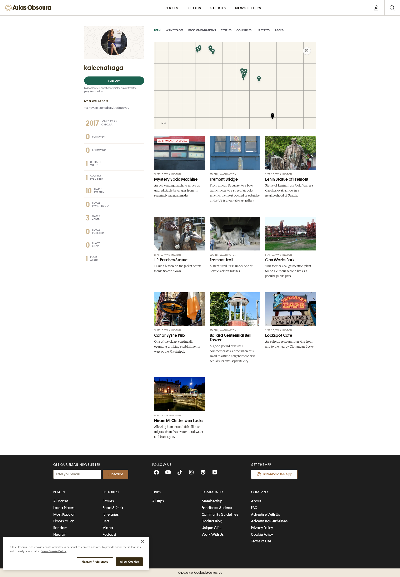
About (256, 501)
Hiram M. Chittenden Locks (178, 420)
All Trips (158, 501)
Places (59, 492)
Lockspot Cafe (278, 335)
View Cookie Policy (53, 551)
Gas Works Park (280, 260)
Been (157, 30)
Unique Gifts (211, 527)
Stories (226, 30)
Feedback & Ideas (217, 507)
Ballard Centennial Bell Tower (230, 337)
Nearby (59, 534)
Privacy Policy (262, 527)
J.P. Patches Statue (171, 260)
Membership (212, 501)
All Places (61, 501)
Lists (106, 521)
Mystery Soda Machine (176, 179)
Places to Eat (63, 521)
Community (213, 492)
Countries (243, 30)
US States (263, 30)
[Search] (392, 8)
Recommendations (202, 30)
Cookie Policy (262, 534)
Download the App (277, 474)
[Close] (142, 541)
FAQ (254, 507)
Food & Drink (113, 507)
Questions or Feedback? (200, 572)
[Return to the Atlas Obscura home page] (29, 8)
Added (279, 30)
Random (60, 527)
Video (108, 527)
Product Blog (212, 521)
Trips (156, 492)
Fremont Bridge (224, 179)
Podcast (109, 534)
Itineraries (111, 514)
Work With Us (213, 534)
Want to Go (174, 30)
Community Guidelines (220, 514)
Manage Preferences (95, 561)
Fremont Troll (221, 260)
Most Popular (64, 514)
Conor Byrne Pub (169, 335)
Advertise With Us (265, 514)
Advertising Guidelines (269, 521)
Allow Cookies (129, 561)
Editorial (111, 492)
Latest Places (64, 507)
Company (259, 492)
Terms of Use (261, 541)
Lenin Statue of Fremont (287, 179)
